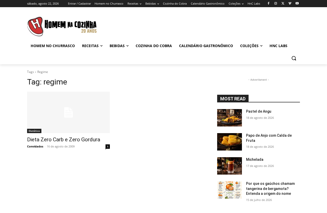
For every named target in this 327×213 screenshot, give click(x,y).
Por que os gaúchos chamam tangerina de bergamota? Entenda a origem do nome (270, 189)
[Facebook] (269, 4)
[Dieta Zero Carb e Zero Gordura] (68, 112)
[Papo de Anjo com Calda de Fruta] (229, 142)
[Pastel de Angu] (229, 117)
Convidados (35, 146)
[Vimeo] (290, 4)
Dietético (34, 131)
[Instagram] (276, 4)
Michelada (254, 159)
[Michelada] (229, 166)
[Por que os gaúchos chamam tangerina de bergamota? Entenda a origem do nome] (229, 190)
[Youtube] (297, 4)
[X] (283, 4)
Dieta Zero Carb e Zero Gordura (63, 139)
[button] (294, 58)
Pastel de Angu (258, 111)
